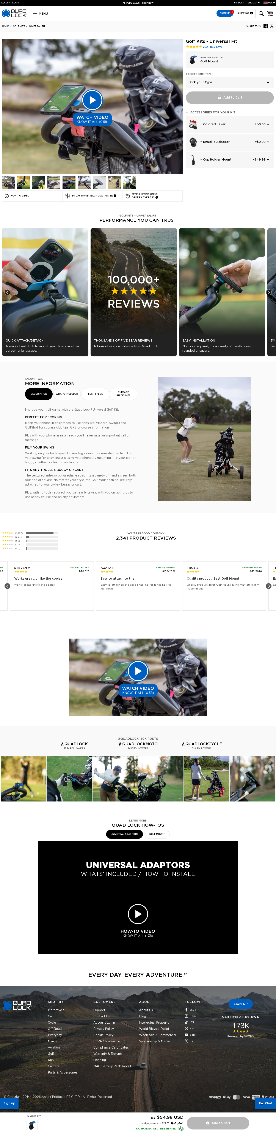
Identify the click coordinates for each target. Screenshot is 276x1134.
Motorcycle (56, 1010)
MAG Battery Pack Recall (112, 1066)
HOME (5, 26)
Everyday (55, 1035)
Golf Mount (157, 834)
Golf (51, 1053)
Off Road (55, 1028)
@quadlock (74, 744)
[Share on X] (272, 26)
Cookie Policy (103, 1035)
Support (239, 3)
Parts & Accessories (62, 1072)
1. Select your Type (199, 74)
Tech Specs (95, 394)
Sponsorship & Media (154, 1041)
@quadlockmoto (138, 744)
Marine (53, 1041)
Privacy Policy (103, 1028)
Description (39, 394)
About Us (146, 1010)
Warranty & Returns (107, 1053)
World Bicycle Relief (154, 1028)
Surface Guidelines (123, 394)
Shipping (243, 13)
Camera (53, 1066)
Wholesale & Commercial (157, 1035)
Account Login (104, 1022)
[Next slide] (269, 292)
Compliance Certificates (111, 1047)
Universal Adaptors (124, 834)
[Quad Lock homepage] (14, 16)
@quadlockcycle (202, 744)
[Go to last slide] (7, 292)
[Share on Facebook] (265, 26)
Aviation (54, 1047)
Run (51, 1060)
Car (50, 1016)
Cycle (52, 1022)
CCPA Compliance (106, 1041)
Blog (142, 1016)
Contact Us (101, 1016)
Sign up (9, 1103)
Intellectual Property (154, 1022)
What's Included (67, 394)
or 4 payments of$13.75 (155, 1123)
